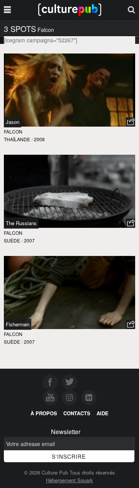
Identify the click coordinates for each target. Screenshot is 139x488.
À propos (44, 413)
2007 (29, 240)
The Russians (21, 223)
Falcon (13, 131)
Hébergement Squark (69, 480)
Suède (12, 240)
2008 (39, 139)
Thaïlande (17, 139)
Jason (12, 121)
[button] (130, 122)
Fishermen (17, 324)
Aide (102, 413)
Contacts (76, 413)
